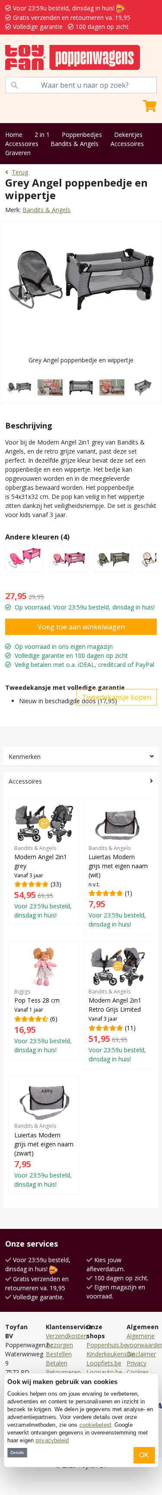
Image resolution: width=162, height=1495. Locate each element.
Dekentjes (128, 134)
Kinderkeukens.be (110, 1354)
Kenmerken (25, 756)
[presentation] (17, 293)
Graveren (18, 153)
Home (13, 134)
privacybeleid (52, 1440)
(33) (43, 882)
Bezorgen (59, 1345)
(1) (118, 886)
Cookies (138, 1372)
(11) (117, 1025)
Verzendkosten (66, 1336)
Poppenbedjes (82, 134)
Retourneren (63, 1372)
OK (144, 1455)
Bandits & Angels (74, 144)
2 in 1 (42, 134)
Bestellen (59, 1354)
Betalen (56, 1363)
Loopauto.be (104, 1372)
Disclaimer (141, 1354)
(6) (43, 1021)
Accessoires (21, 144)
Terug (20, 172)
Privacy (136, 1363)
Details (17, 1452)
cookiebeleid (95, 1425)
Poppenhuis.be (106, 1345)
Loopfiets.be (103, 1363)
